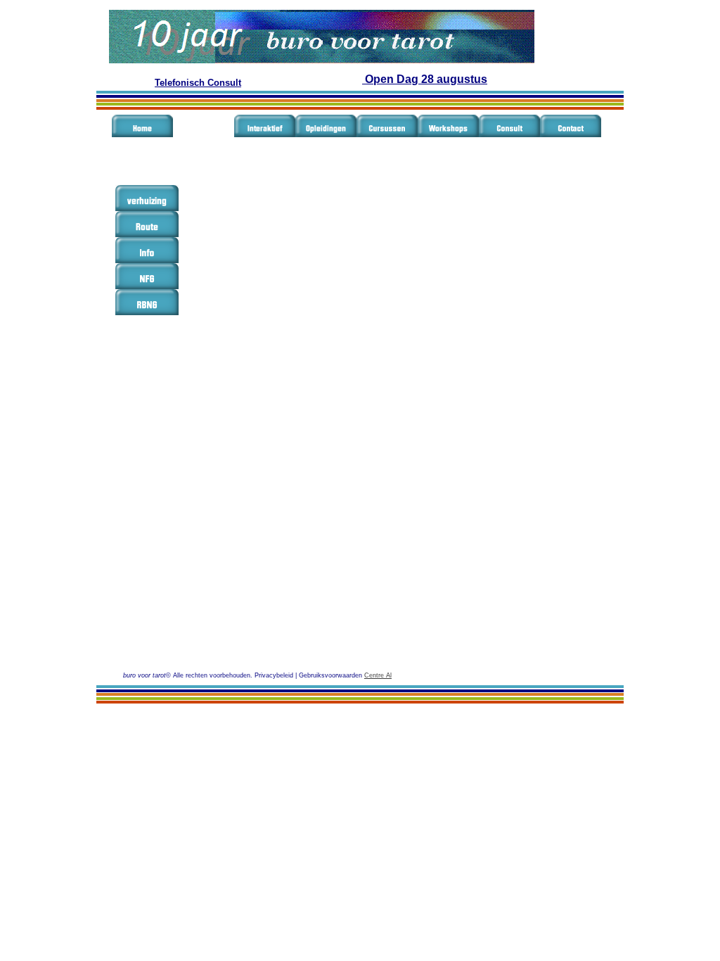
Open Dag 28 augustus (424, 79)
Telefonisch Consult (198, 82)
